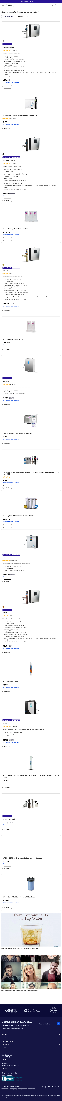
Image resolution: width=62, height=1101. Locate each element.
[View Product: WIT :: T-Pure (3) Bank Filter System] (31, 224)
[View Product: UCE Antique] (31, 621)
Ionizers (4, 1034)
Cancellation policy (18, 1090)
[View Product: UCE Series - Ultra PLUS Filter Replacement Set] (31, 112)
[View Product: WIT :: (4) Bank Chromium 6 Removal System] (31, 511)
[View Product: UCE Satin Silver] (31, 56)
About (4, 1048)
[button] (58, 1023)
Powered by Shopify (14, 1086)
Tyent (7, 1086)
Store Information (7, 1041)
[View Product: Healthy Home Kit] (31, 813)
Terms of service (22, 1088)
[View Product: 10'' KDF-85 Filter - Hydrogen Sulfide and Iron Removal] (31, 853)
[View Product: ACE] (31, 558)
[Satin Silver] (3, 41)
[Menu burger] (3, 5)
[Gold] (3, 265)
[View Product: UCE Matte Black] (31, 169)
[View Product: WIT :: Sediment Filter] (31, 677)
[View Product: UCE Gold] (31, 279)
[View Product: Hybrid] (31, 724)
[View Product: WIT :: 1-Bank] (31, 892)
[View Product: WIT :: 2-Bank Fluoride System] (31, 335)
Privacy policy (5, 1088)
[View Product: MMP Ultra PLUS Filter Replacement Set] (31, 429)
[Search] (56, 5)
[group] (11, 1011)
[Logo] (10, 5)
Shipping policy (32, 1088)
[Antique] (3, 607)
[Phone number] (52, 5)
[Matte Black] (3, 154)
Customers (5, 1044)
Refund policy (13, 1088)
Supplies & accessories (9, 1038)
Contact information (7, 1090)
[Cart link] (59, 5)
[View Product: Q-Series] (31, 381)
